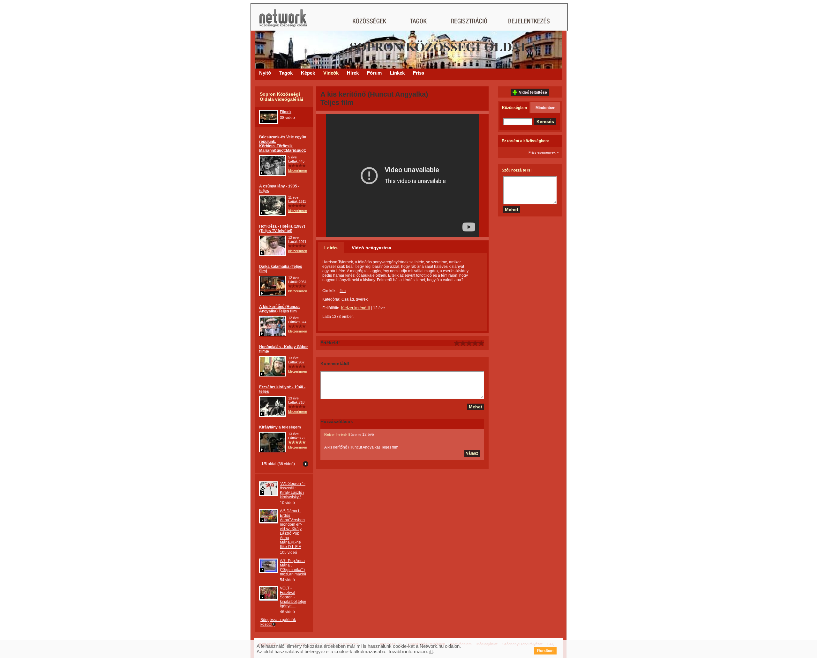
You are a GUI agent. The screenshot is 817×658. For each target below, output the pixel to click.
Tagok (286, 73)
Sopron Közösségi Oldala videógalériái (281, 96)
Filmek (285, 112)
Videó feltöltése (533, 92)
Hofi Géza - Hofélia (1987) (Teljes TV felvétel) (282, 228)
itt (431, 651)
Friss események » (543, 152)
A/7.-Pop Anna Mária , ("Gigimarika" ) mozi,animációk (293, 567)
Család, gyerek (354, 299)
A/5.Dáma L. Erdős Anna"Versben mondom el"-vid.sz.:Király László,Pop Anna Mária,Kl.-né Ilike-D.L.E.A (292, 529)
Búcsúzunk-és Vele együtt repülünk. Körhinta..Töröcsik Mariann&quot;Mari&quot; (282, 144)
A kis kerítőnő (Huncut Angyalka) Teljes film (279, 308)
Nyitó (265, 73)
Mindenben (545, 108)
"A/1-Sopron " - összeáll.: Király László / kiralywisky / (292, 490)
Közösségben (514, 108)
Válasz (472, 453)
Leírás (331, 247)
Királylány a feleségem (280, 427)
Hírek (353, 73)
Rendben (545, 650)
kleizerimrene (298, 170)
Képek (308, 73)
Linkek (397, 73)
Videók (331, 73)
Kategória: (331, 299)
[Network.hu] (283, 21)
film (343, 291)
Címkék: (329, 291)
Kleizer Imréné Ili (355, 308)
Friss (418, 73)
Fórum (374, 73)
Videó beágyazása (371, 247)
